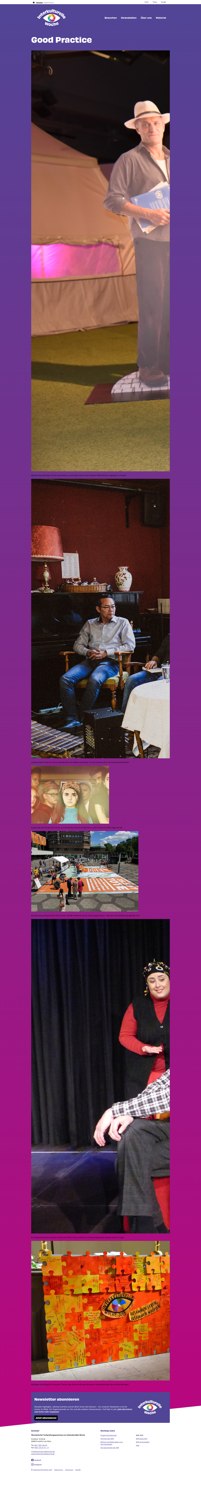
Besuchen (111, 17)
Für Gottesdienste (38, 1382)
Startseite (39, 3)
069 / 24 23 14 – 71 (42, 1447)
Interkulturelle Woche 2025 (42, 1470)
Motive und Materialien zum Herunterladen (111, 1443)
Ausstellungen (37, 473)
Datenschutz (58, 1470)
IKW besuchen (141, 1439)
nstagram (38, 1465)
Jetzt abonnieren (46, 1418)
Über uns (146, 17)
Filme (33, 825)
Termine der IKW (107, 1439)
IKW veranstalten (142, 1442)
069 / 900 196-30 (40, 1445)
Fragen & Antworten (108, 1435)
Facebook (37, 1460)
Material (161, 17)
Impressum (69, 1470)
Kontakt (78, 1470)
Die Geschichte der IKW (109, 1448)
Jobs (137, 1445)
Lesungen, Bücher (38, 760)
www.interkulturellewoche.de (43, 1454)
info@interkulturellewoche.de (43, 1451)
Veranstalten (129, 17)
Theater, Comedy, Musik (40, 1235)
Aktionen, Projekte (38, 913)
